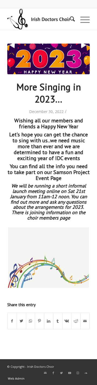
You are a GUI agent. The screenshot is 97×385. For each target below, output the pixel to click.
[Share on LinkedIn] (48, 321)
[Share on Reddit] (75, 321)
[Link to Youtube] (69, 373)
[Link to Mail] (45, 373)
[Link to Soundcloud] (86, 373)
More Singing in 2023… (48, 93)
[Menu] (82, 19)
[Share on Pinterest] (39, 321)
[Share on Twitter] (21, 321)
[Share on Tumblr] (57, 321)
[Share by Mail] (85, 321)
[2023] (48, 59)
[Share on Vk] (67, 321)
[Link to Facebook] (53, 373)
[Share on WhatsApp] (30, 321)
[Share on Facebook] (12, 321)
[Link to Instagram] (78, 373)
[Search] (69, 19)
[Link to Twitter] (61, 373)
